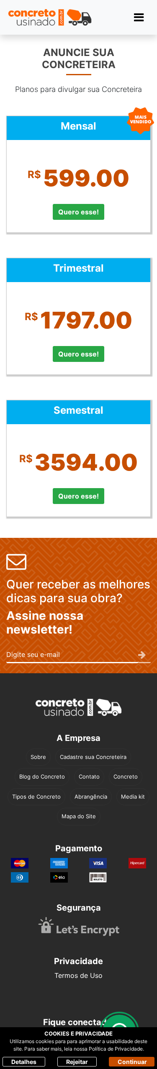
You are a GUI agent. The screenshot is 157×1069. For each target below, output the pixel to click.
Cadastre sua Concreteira (93, 756)
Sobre (38, 756)
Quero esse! (78, 212)
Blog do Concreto (42, 776)
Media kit (133, 796)
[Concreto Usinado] (78, 707)
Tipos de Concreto (36, 796)
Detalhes (23, 1061)
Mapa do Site (79, 816)
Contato (89, 776)
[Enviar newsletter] (144, 655)
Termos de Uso (78, 975)
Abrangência (91, 796)
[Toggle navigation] (139, 17)
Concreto (125, 776)
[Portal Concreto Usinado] (50, 17)
